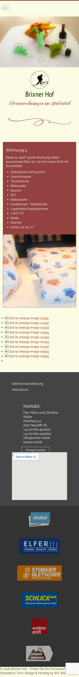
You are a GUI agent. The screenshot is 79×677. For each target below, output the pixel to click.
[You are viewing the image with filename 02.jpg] (27, 323)
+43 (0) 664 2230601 (37, 434)
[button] (60, 658)
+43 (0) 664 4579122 (37, 429)
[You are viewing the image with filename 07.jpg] (27, 346)
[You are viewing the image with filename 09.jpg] (27, 356)
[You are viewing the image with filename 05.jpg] (27, 337)
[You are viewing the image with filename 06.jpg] (27, 342)
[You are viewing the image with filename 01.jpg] (27, 318)
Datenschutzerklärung (27, 384)
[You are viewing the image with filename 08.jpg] (27, 351)
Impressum (20, 389)
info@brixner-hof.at (36, 438)
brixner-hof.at (32, 442)
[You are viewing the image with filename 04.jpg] (27, 332)
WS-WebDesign (65, 673)
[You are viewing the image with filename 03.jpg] (27, 327)
